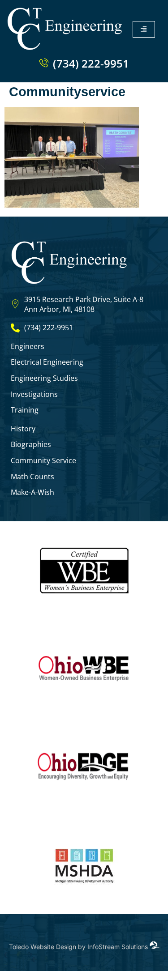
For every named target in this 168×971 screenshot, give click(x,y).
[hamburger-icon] (144, 29)
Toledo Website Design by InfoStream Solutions (79, 946)
